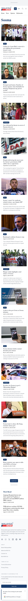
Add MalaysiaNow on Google (13, 596)
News (7, 13)
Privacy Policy (4, 567)
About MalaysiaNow (6, 547)
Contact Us (4, 553)
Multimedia (19, 13)
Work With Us (4, 556)
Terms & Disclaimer (6, 564)
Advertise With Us (5, 550)
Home (2, 13)
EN (15, 8)
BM (19, 8)
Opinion (12, 13)
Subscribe (14, 586)
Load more (14, 480)
